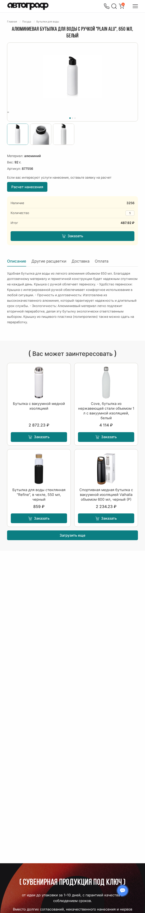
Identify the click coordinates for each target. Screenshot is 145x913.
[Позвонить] (106, 6)
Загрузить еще (72, 535)
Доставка (80, 261)
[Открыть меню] (135, 6)
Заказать (75, 236)
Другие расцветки (48, 261)
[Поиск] (114, 6)
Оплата (101, 261)
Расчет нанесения (27, 187)
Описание (16, 261)
